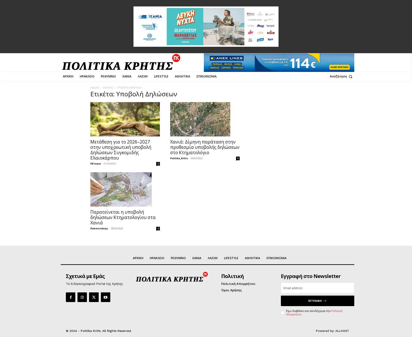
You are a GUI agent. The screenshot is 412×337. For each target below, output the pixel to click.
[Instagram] (82, 297)
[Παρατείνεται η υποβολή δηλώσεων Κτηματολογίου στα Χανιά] (125, 189)
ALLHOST (342, 330)
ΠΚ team (95, 163)
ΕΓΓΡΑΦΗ (315, 301)
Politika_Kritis (179, 158)
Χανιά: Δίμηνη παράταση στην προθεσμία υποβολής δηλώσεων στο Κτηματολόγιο (204, 147)
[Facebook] (70, 297)
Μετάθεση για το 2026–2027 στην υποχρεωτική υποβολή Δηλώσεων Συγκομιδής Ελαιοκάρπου (120, 150)
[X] (93, 297)
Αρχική (94, 87)
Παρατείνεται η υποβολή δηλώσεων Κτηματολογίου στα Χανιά (123, 217)
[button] (342, 76)
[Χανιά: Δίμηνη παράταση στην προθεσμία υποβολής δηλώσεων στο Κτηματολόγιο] (205, 119)
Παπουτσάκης (99, 228)
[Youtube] (105, 297)
